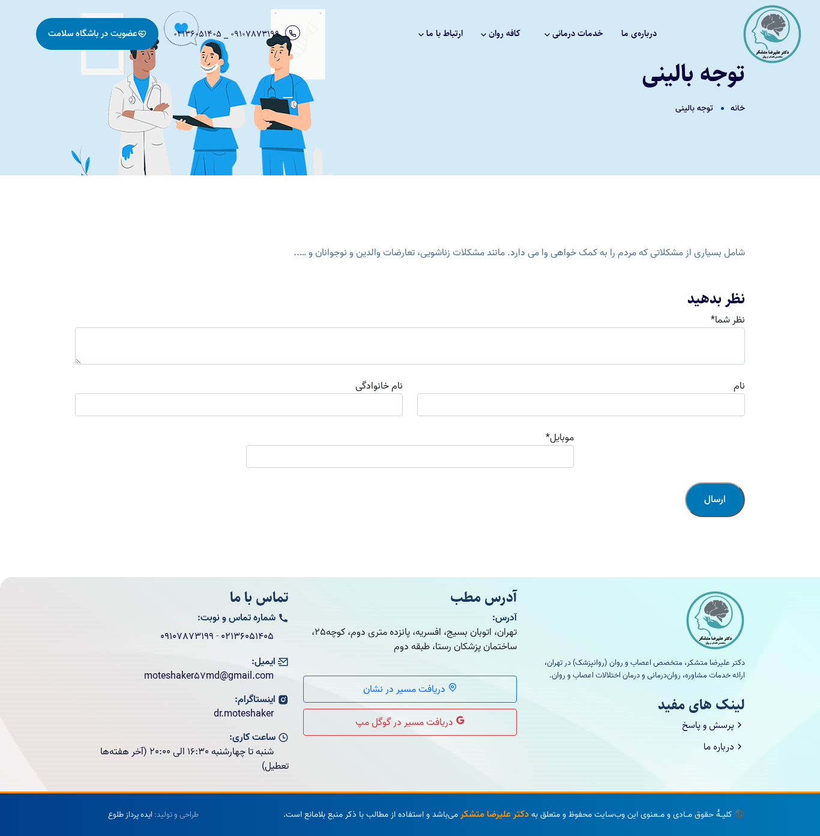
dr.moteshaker (244, 714)
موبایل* (560, 438)
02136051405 (197, 34)
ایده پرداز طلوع (130, 815)
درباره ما (719, 747)
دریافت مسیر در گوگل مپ (405, 722)
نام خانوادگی (379, 386)
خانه (738, 108)
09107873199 (255, 34)
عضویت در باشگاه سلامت (92, 33)
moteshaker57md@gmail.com (209, 676)
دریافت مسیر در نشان (405, 689)
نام (739, 386)
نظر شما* (728, 320)
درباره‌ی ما (639, 33)
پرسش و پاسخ (708, 725)
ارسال (715, 499)
